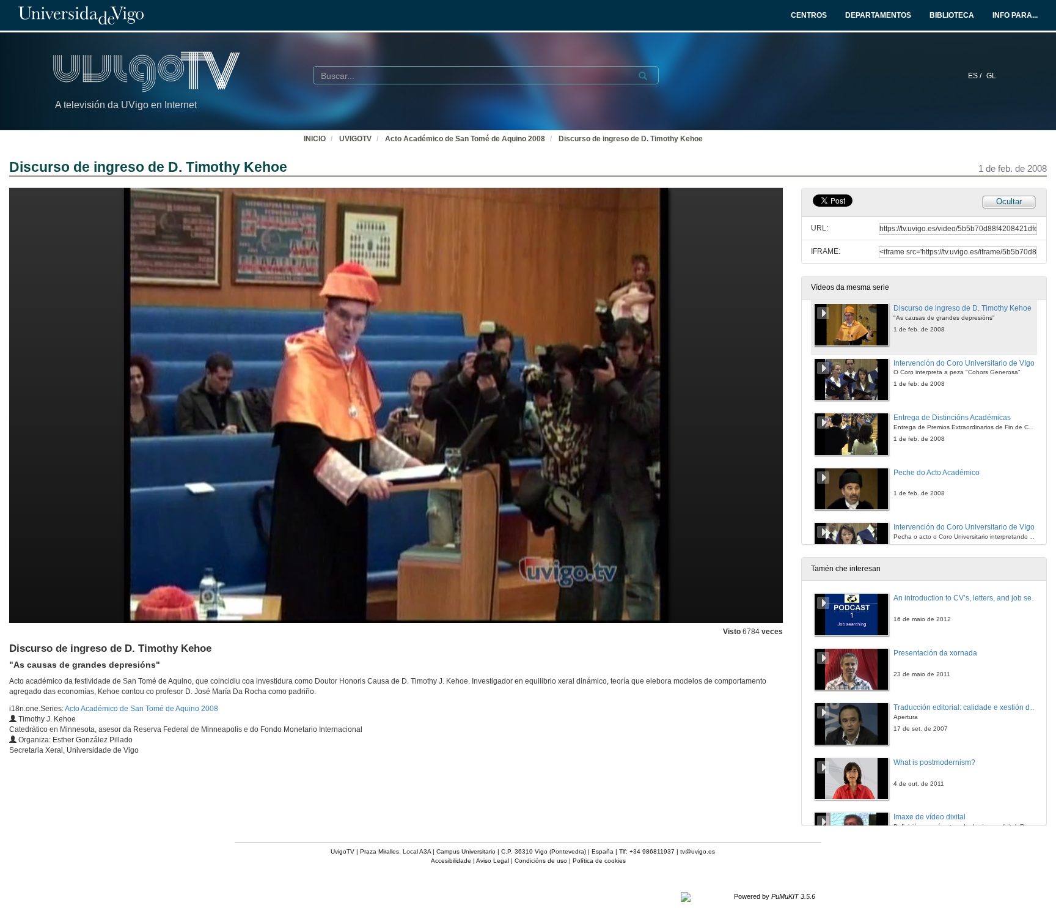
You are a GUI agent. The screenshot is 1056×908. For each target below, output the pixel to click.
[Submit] (643, 75)
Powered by (774, 896)
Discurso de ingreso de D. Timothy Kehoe (631, 139)
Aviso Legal (492, 860)
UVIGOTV (355, 139)
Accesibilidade (451, 860)
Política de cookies (599, 860)
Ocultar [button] (1009, 201)
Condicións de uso (541, 860)
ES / (975, 76)
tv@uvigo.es (697, 851)
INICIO (315, 139)
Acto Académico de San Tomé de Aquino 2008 (465, 139)
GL (991, 76)
